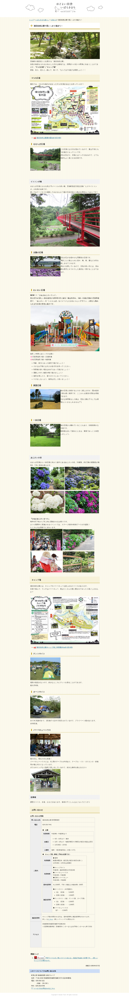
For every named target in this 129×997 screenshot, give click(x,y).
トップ (31, 20)
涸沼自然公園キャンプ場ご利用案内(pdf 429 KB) (55, 647)
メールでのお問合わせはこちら (44, 988)
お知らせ (54, 20)
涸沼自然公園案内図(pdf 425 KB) (49, 138)
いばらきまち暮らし (42, 20)
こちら (50, 919)
